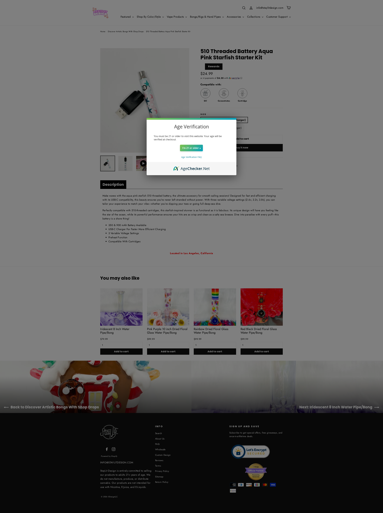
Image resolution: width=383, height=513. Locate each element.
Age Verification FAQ (191, 157)
